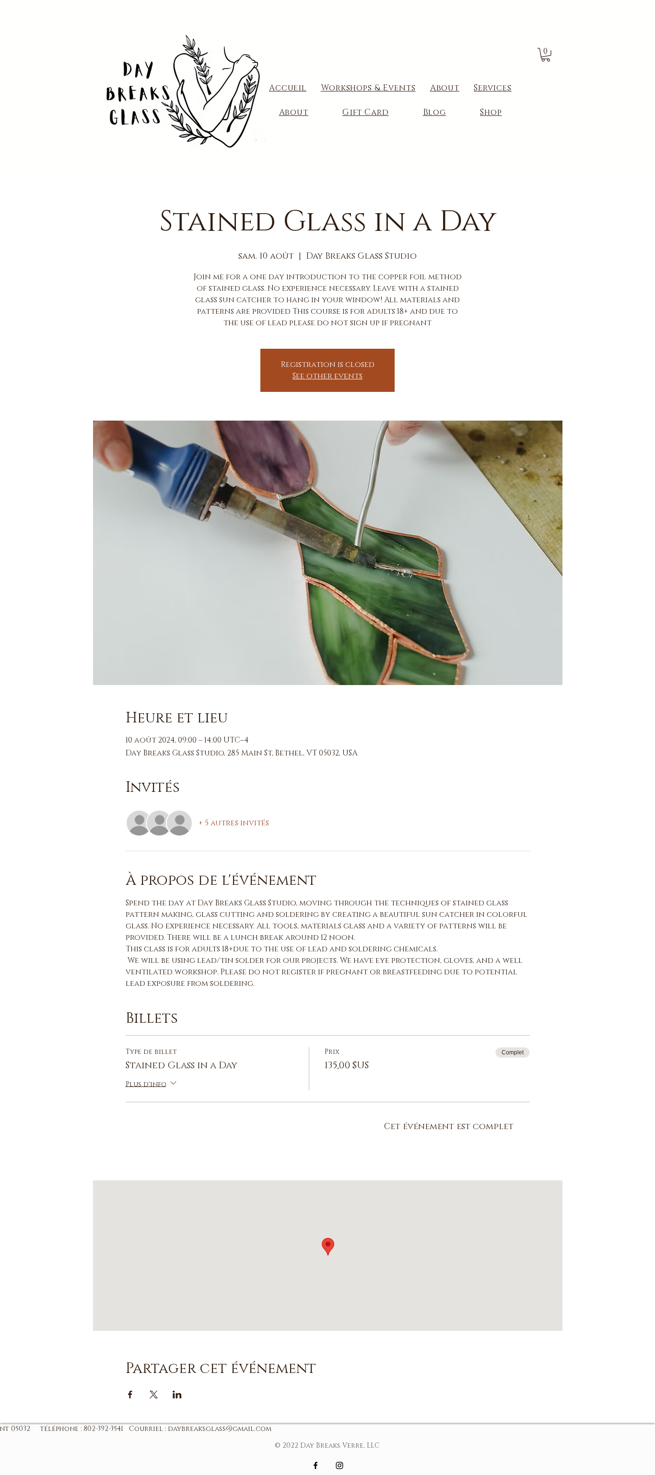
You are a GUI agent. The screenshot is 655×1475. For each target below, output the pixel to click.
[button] (546, 55)
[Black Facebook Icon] (315, 1465)
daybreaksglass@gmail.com (219, 1428)
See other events (327, 376)
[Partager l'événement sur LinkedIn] (177, 1394)
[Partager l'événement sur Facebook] (130, 1394)
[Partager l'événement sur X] (153, 1394)
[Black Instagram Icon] (339, 1465)
